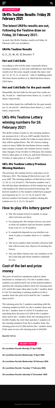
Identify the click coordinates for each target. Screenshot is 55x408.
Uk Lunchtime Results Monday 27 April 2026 (21, 348)
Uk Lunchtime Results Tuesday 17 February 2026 (24, 368)
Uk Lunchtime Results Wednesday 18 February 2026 (25, 361)
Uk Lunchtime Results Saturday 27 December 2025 (24, 374)
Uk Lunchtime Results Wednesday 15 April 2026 (23, 355)
